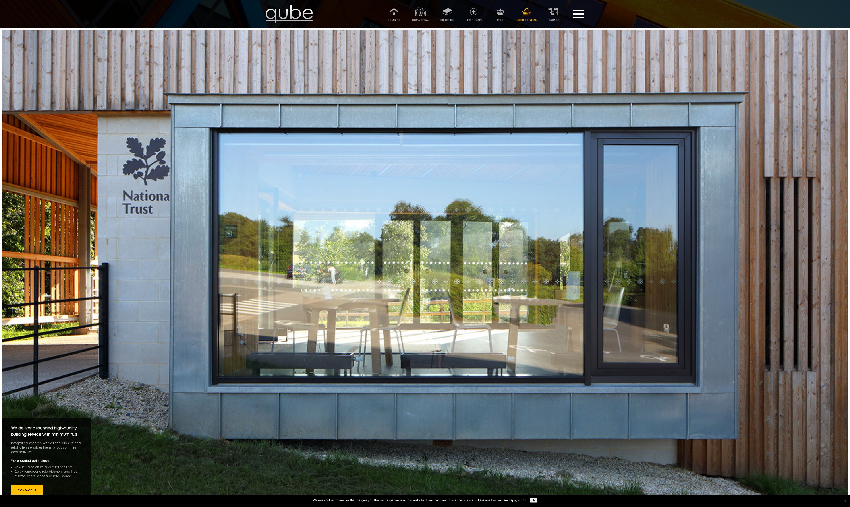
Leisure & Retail (527, 20)
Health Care (474, 20)
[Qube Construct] (289, 22)
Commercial (420, 20)
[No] (844, 501)
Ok (533, 500)
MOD (500, 20)
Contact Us (27, 490)
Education (447, 20)
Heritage (553, 20)
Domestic (394, 20)
